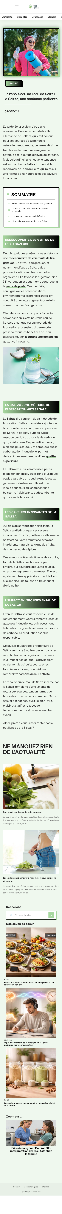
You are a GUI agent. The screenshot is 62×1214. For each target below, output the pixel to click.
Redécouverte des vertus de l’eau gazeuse (32, 203)
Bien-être (9, 806)
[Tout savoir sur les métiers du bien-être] (31, 786)
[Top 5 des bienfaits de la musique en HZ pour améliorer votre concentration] (31, 1013)
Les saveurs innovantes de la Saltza (28, 216)
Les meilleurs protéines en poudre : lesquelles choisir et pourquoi (29, 1104)
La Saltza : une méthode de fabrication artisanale (30, 210)
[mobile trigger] (17, 7)
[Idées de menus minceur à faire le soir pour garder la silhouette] (31, 852)
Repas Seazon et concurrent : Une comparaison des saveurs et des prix (29, 983)
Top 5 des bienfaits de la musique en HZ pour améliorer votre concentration (26, 1043)
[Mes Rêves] (33, 7)
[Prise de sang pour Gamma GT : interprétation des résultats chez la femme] (31, 1133)
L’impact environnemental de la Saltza (29, 221)
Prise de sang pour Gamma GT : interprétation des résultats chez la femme (31, 1151)
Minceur (9, 872)
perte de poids (16, 286)
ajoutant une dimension (41, 336)
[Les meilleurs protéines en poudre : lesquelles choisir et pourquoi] (31, 1073)
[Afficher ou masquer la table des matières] (45, 194)
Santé (13, 83)
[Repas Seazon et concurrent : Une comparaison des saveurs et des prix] (31, 952)
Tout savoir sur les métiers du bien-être (22, 812)
